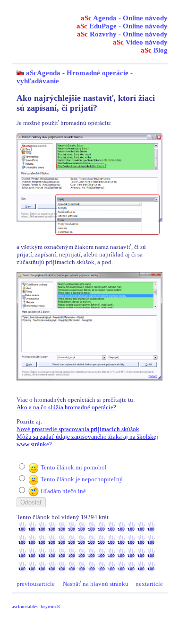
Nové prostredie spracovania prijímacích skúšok (78, 429)
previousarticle (36, 583)
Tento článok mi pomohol (74, 467)
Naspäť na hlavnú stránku (95, 583)
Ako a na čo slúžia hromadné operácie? (66, 407)
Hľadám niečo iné (63, 491)
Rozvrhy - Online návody (122, 34)
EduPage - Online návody (122, 26)
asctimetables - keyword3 (36, 606)
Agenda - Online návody (124, 18)
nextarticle (149, 583)
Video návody (140, 42)
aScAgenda (43, 73)
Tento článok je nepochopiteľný (82, 479)
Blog (154, 50)
